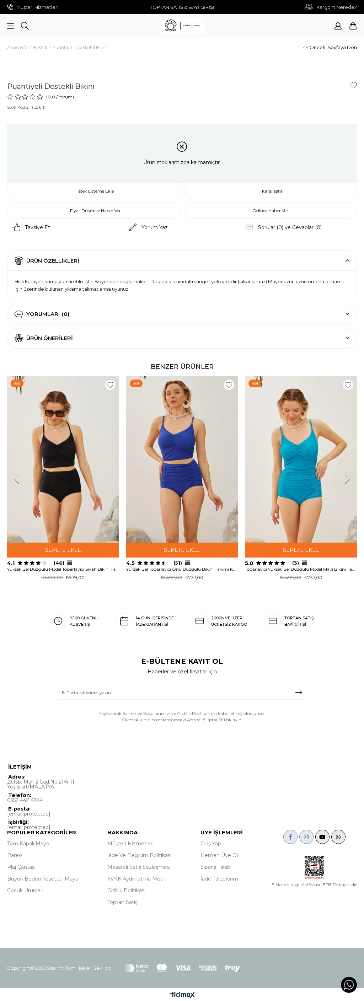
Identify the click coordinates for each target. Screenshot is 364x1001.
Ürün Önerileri (49, 338)
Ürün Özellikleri (52, 260)
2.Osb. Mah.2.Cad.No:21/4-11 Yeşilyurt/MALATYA (40, 784)
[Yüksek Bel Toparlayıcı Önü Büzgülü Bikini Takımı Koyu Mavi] (182, 459)
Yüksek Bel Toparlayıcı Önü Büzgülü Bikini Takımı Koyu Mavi (182, 569)
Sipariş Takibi (215, 867)
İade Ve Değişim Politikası (139, 855)
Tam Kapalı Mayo (28, 843)
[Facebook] (290, 837)
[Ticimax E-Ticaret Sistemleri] (182, 995)
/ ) (65, 96)
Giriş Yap (210, 843)
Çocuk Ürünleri (25, 890)
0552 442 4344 (25, 800)
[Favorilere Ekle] (353, 85)
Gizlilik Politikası (126, 890)
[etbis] (314, 867)
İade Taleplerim (219, 879)
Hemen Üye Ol (219, 855)
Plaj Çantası (21, 867)
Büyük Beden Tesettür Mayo (43, 879)
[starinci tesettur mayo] (182, 26)
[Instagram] (306, 837)
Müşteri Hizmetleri (130, 843)
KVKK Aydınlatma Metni (137, 879)
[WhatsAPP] (338, 837)
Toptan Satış (122, 902)
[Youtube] (322, 837)
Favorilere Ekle (110, 385)
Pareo (14, 855)
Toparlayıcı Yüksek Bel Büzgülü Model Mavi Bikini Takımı (301, 569)
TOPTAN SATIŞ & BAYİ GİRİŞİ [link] (182, 7)
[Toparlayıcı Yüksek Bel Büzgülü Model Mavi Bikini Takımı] (301, 459)
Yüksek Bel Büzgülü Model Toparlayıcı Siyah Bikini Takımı (63, 569)
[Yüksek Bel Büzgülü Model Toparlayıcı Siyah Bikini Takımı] (63, 459)
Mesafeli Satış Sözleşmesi (139, 867)
